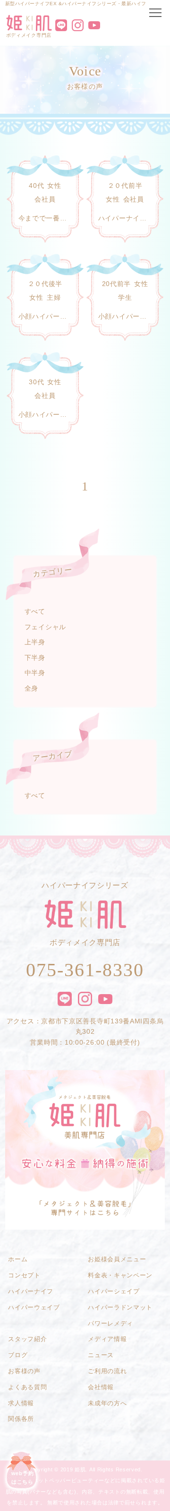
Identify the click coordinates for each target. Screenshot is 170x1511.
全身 (31, 688)
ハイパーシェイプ (113, 1291)
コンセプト (24, 1275)
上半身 (35, 642)
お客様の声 (24, 1371)
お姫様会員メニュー (117, 1259)
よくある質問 (27, 1387)
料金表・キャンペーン (120, 1275)
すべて (35, 611)
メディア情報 (107, 1338)
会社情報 (101, 1387)
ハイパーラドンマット (120, 1307)
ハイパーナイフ (30, 1291)
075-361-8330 (85, 969)
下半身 (35, 657)
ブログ (17, 1355)
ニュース (101, 1355)
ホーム (17, 1259)
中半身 (35, 672)
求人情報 (21, 1403)
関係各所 (21, 1418)
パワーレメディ (110, 1323)
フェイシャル (45, 627)
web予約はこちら (22, 1477)
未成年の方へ (107, 1403)
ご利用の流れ (107, 1371)
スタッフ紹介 (27, 1338)
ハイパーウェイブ (34, 1307)
